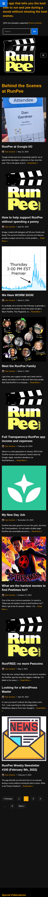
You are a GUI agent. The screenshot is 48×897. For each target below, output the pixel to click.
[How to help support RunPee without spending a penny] (24, 190)
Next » (21, 806)
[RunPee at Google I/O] (24, 119)
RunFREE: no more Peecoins (22, 663)
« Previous (8, 799)
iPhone (31, 23)
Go (34, 31)
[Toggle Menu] (4, 3)
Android (38, 23)
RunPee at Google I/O (17, 146)
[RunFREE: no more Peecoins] (24, 637)
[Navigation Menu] (43, 55)
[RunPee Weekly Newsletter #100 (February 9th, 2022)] (24, 738)
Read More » (32, 163)
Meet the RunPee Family (19, 366)
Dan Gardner (10, 152)
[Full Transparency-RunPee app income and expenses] (24, 410)
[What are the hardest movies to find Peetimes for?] (24, 559)
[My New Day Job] (24, 488)
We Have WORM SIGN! (18, 295)
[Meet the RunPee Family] (24, 339)
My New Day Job (13, 514)
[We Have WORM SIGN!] (24, 268)
